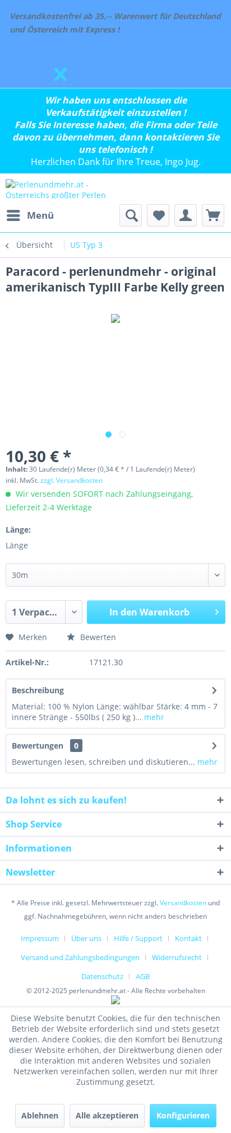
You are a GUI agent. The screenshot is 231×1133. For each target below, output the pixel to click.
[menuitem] (29, 215)
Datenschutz (102, 976)
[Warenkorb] (213, 215)
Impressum (40, 938)
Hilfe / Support (138, 938)
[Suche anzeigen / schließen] (130, 215)
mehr (153, 717)
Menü (40, 215)
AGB (143, 976)
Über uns (86, 938)
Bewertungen (37, 745)
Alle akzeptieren (107, 1115)
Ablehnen (39, 1115)
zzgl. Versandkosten (71, 480)
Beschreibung (38, 690)
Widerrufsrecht (177, 957)
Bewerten (97, 637)
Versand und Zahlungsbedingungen (80, 957)
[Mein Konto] (185, 215)
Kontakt (188, 938)
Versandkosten (183, 903)
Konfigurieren (183, 1115)
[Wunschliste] (158, 215)
